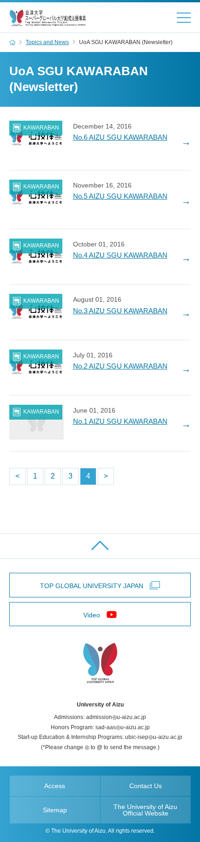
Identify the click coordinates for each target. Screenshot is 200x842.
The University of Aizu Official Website (145, 810)
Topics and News (47, 42)
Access (54, 786)
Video (91, 615)
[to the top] (100, 546)
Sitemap (55, 810)
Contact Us (145, 786)
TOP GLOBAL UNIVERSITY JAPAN (91, 585)
